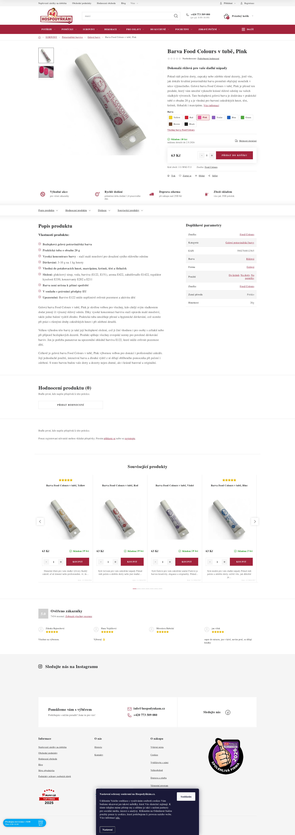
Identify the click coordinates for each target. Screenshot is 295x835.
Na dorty (245, 275)
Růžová (250, 258)
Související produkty (128, 210)
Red (191, 117)
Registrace (249, 3)
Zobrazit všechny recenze (78, 616)
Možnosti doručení (248, 140)
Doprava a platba (159, 777)
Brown (177, 124)
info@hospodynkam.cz (149, 708)
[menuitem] (48, 29)
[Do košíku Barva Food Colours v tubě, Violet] (186, 562)
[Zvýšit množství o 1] (212, 155)
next (254, 521)
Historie (98, 747)
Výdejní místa (157, 747)
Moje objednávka (46, 770)
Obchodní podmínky (81, 3)
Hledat (176, 16)
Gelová (250, 267)
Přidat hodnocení (70, 404)
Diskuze (102, 210)
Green (248, 117)
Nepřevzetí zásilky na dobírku (52, 3)
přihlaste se (110, 438)
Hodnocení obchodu (106, 3)
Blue (234, 117)
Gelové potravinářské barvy (240, 242)
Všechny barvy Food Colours (181, 129)
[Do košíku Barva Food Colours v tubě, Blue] (241, 562)
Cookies (154, 754)
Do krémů (234, 275)
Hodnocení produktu (76, 210)
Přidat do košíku (234, 155)
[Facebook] (227, 712)
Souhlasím (186, 796)
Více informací (211, 105)
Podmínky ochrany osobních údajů (54, 776)
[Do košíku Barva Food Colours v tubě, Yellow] (77, 562)
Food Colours (211, 167)
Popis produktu (46, 210)
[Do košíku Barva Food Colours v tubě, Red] (132, 562)
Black (192, 124)
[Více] (248, 29)
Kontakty (98, 754)
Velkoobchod (157, 770)
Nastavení (107, 829)
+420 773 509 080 (200, 14)
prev (40, 521)
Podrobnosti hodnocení (208, 58)
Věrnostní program (159, 785)
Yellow (177, 117)
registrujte (130, 438)
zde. (118, 817)
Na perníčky (249, 276)
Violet (219, 117)
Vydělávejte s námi (159, 762)
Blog (123, 3)
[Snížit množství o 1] (202, 155)
